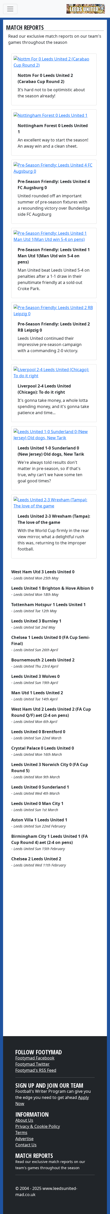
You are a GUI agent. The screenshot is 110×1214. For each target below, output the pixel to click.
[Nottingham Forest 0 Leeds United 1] (54, 115)
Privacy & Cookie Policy (37, 1126)
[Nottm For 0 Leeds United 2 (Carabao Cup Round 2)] (54, 62)
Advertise (24, 1138)
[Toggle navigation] (10, 9)
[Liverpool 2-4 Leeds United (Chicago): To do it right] (54, 372)
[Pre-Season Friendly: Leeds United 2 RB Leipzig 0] (54, 310)
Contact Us (26, 1145)
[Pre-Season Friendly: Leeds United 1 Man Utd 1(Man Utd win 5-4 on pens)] (54, 236)
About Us (24, 1120)
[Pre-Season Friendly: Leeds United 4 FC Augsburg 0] (54, 168)
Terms (21, 1132)
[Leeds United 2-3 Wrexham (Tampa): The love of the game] (54, 503)
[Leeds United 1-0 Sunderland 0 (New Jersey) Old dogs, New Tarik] (54, 435)
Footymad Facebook (34, 1058)
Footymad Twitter (32, 1064)
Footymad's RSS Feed (35, 1070)
